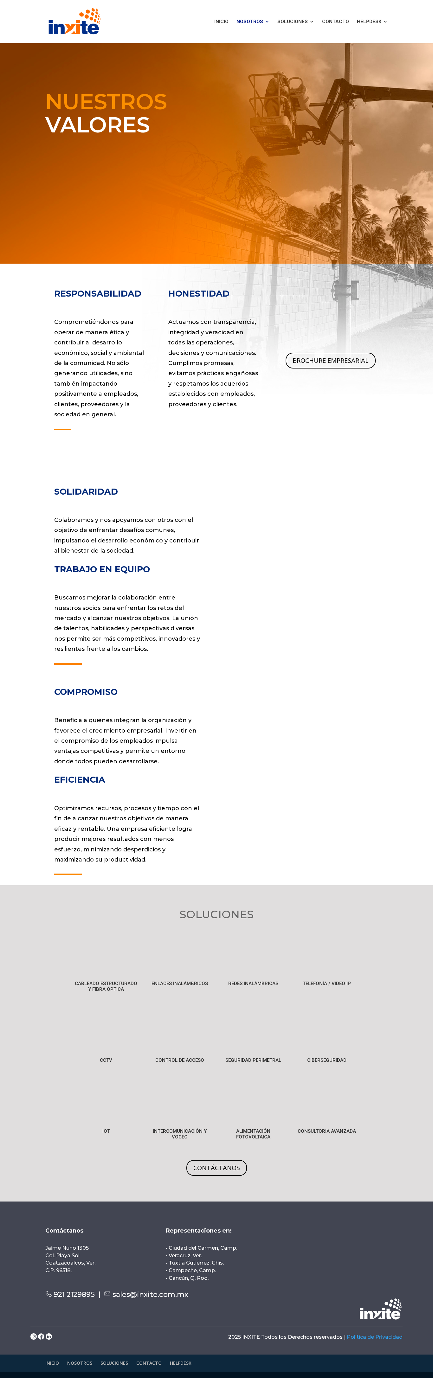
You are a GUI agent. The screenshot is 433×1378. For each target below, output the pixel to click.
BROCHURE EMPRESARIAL (331, 360)
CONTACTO (335, 21)
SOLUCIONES (292, 21)
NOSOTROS (249, 21)
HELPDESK (369, 21)
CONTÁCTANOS (216, 1167)
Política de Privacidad (375, 1337)
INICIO (221, 21)
